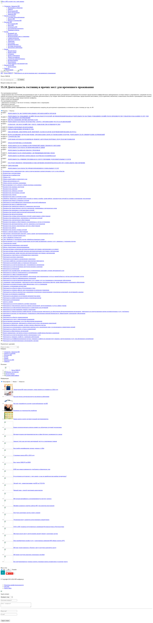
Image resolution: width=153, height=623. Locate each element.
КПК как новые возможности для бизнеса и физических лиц (31, 469)
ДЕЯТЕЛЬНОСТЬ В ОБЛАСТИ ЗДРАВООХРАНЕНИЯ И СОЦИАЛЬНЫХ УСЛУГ (33, 168)
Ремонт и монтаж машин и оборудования (15, 231)
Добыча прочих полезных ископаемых (14, 183)
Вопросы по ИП (9, 65)
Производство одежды (9, 194)
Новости (6, 68)
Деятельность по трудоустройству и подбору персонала (19, 303)
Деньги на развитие (14, 57)
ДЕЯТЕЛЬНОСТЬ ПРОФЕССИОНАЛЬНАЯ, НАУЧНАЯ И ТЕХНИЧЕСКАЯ (32, 156)
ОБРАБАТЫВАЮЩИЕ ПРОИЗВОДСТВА (21, 129)
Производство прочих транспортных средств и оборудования (21, 226)
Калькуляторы (10, 373)
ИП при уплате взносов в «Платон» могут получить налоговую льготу (34, 547)
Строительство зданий (9, 243)
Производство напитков (10, 189)
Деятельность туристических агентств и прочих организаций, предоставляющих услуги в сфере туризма (34, 305)
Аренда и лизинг (8, 301)
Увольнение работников (15, 47)
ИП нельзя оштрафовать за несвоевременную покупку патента (32, 498)
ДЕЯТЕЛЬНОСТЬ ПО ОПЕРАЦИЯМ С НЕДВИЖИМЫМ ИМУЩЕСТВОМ (31, 153)
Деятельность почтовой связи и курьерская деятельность (20, 263)
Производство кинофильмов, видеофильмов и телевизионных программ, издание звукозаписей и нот (33, 270)
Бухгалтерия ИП (13, 23)
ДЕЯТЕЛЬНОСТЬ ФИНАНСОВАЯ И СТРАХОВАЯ (24, 150)
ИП (2, 73)
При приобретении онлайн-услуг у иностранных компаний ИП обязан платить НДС (39, 540)
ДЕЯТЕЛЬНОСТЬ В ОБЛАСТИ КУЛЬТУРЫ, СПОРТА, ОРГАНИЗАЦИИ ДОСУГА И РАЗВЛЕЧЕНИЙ (39, 121)
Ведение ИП (8, 22)
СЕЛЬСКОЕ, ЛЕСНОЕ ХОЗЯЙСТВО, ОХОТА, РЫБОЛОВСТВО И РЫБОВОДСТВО (34, 124)
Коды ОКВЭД (16, 370)
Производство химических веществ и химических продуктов (21, 206)
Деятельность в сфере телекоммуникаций (15, 274)
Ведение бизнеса (13, 60)
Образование (7, 315)
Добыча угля (6, 177)
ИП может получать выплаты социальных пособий (29, 554)
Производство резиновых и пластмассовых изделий (18, 210)
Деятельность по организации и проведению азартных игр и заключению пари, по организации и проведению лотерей (39, 327)
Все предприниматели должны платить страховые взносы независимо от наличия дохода (40, 561)
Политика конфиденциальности (14, 585)
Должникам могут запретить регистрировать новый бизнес (31, 519)
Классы (12, 111)
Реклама (6, 586)
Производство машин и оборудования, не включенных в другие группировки (26, 222)
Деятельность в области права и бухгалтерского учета (19, 288)
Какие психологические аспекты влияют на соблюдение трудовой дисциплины (37, 427)
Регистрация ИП (13, 11)
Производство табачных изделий (13, 190)
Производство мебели (9, 227)
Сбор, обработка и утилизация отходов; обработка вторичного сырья (23, 239)
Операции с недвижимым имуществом (14, 286)
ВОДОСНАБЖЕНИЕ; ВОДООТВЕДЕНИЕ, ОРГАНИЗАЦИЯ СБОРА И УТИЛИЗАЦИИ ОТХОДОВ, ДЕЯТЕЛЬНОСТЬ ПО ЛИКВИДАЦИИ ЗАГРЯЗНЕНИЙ (56, 134)
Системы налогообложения (16, 17)
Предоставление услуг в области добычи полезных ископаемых (22, 185)
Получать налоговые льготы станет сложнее (26, 512)
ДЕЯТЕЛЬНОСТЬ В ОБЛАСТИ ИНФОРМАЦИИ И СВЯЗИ (26, 147)
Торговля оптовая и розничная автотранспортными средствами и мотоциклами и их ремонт (31, 249)
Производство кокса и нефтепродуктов (14, 204)
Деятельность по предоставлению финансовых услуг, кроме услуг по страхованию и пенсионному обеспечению (37, 280)
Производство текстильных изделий (14, 192)
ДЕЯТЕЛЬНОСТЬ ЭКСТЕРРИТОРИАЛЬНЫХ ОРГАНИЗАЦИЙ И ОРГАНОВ (32, 113)
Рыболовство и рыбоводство (11, 175)
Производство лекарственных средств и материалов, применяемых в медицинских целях (30, 208)
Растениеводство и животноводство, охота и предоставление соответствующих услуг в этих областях (33, 171)
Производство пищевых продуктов (13, 187)
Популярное (6, 381)
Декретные (11, 41)
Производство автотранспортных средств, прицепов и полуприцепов (24, 224)
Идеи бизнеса (12, 62)
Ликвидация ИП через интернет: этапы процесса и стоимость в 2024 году (35, 389)
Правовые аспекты (13, 30)
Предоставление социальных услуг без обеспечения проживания (22, 321)
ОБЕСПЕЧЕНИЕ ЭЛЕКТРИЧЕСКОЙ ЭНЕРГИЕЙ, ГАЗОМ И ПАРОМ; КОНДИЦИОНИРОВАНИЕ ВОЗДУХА (42, 132)
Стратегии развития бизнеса (16, 58)
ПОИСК (22, 79)
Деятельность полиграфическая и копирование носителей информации (24, 202)
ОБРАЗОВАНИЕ (13, 165)
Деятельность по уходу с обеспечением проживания (18, 319)
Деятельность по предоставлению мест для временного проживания (23, 264)
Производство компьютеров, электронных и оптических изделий (22, 218)
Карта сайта (7, 588)
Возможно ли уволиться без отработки (25, 410)
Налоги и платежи (9, 15)
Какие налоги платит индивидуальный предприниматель (30, 419)
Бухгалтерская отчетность (15, 28)
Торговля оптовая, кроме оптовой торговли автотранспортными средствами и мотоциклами (31, 251)
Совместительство (13, 38)
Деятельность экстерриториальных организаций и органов (20, 340)
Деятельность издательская (11, 268)
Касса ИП (11, 25)
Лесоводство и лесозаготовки (12, 173)
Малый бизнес (12, 51)
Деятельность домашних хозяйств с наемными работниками (21, 337)
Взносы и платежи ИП (15, 20)
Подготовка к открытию (15, 7)
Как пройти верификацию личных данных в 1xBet (28, 448)
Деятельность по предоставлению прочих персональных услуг (22, 335)
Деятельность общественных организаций (15, 331)
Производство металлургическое (13, 214)
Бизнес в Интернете (14, 55)
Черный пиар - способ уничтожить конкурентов (28, 490)
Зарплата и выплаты (14, 39)
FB (8, 569)
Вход (21, 69)
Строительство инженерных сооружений (15, 245)
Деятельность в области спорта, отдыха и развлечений (19, 329)
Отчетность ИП (12, 27)
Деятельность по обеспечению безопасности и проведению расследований (25, 307)
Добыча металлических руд (11, 181)
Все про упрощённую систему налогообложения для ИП (30, 403)
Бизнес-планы (12, 52)
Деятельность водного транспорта (13, 257)
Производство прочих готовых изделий (15, 229)
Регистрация (9, 69)
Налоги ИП (11, 19)
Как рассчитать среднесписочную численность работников (31, 396)
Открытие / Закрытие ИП (12, 6)
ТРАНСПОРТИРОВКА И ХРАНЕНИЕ (20, 143)
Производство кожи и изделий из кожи (14, 196)
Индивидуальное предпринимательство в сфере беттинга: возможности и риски (37, 434)
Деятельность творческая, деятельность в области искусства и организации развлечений (29, 323)
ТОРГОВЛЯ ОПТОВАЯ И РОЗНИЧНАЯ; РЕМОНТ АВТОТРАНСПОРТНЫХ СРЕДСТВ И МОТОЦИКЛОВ (41, 139)
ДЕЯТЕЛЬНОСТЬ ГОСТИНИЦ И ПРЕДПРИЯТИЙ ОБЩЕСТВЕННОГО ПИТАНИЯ (34, 145)
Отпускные (11, 43)
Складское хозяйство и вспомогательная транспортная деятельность (23, 261)
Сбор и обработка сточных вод (12, 237)
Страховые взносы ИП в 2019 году (24, 455)
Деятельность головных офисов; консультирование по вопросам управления (26, 290)
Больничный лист (13, 44)
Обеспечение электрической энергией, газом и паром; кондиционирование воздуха (28, 233)
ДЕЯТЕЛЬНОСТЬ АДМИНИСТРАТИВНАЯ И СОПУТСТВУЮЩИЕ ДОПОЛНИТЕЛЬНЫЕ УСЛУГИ (39, 159)
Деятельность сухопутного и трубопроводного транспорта (20, 255)
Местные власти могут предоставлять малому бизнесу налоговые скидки (35, 533)
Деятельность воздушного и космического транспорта (19, 259)
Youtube (14, 569)
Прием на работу (13, 35)
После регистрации (14, 12)
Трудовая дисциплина (14, 46)
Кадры (6, 31)
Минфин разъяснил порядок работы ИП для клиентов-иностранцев (33, 505)
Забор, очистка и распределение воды (14, 235)
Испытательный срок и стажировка (18, 36)
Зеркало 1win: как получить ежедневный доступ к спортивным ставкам (35, 441)
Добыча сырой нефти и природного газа (15, 179)
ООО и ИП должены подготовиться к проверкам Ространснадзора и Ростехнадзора (38, 526)
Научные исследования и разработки (14, 294)
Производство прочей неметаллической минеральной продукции (22, 212)
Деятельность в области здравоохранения (15, 317)
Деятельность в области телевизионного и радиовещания (20, 272)
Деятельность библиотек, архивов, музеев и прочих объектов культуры (24, 325)
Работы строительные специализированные (16, 247)
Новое (15, 381)
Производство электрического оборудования (16, 220)
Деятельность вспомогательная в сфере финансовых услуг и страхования (25, 284)
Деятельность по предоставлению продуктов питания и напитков (22, 266)
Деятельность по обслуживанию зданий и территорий (19, 309)
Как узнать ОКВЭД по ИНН (22, 462)
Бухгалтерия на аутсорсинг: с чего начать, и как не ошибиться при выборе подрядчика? (39, 476)
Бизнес (6, 49)
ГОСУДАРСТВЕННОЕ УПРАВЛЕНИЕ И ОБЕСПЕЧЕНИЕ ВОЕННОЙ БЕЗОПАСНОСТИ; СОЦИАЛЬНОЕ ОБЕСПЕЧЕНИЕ (46, 163)
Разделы (5, 111)
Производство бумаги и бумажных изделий (16, 200)
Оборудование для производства (18, 63)
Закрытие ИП (12, 14)
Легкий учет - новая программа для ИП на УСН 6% (29, 483)
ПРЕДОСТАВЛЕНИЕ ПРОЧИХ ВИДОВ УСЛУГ (23, 119)
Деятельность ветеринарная (11, 300)
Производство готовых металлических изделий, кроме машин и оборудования (26, 216)
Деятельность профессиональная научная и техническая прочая (22, 298)
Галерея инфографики (12, 375)
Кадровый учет (12, 33)
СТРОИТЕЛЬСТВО (14, 136)
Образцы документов (12, 372)
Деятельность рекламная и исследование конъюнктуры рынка (21, 296)
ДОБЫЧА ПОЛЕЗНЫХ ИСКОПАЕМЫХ (20, 127)
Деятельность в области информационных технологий (19, 278)
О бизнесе (11, 54)
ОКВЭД (10, 9)
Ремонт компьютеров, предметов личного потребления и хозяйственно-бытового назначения (31, 333)
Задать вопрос (12, 66)
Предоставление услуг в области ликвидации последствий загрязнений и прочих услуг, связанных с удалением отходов (39, 241)
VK (4, 569)
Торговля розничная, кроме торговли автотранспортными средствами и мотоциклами (29, 253)
